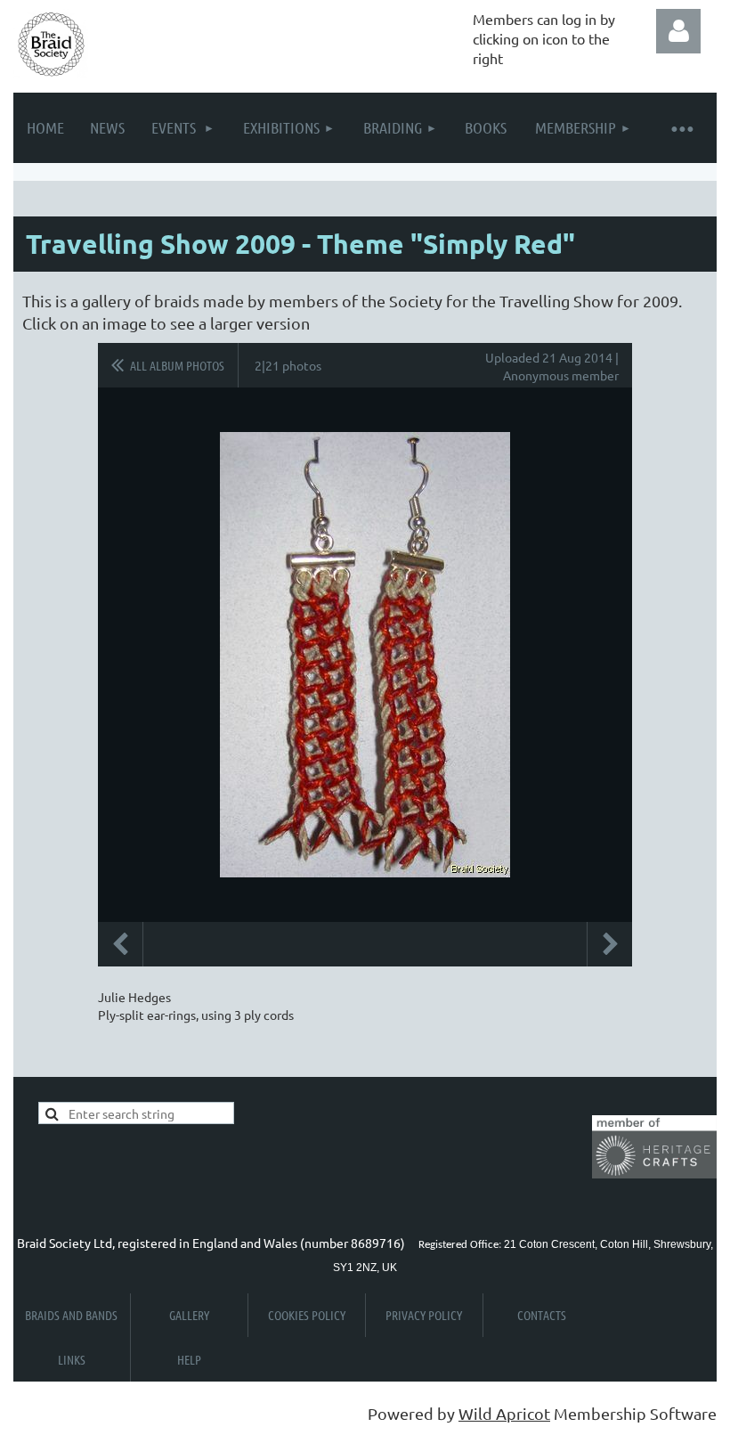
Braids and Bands (71, 1315)
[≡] (681, 128)
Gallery (189, 1315)
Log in (678, 31)
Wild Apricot (504, 1413)
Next (610, 944)
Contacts (541, 1315)
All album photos (177, 365)
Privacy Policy (423, 1315)
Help (189, 1359)
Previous (120, 944)
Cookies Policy (306, 1315)
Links (71, 1359)
